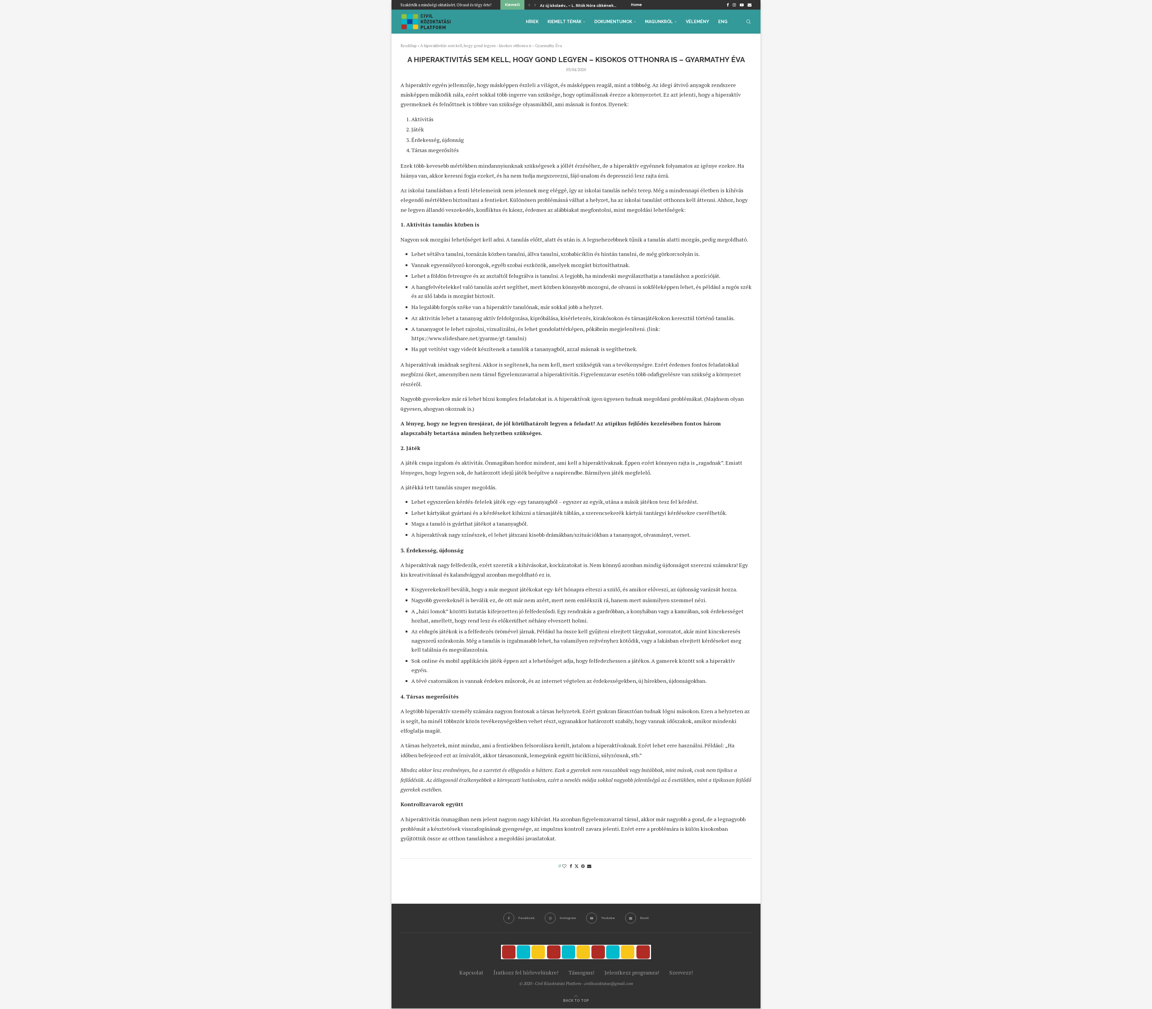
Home (636, 5)
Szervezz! (681, 972)
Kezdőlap (408, 45)
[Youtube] (742, 5)
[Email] (750, 5)
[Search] (749, 22)
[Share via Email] (589, 866)
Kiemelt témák (564, 21)
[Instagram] (734, 5)
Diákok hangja (553, 6)
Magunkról (659, 21)
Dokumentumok (613, 21)
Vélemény (697, 21)
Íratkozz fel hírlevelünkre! (526, 972)
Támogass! (581, 972)
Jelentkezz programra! (631, 972)
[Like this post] (564, 866)
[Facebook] (728, 5)
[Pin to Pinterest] (583, 866)
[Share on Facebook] (571, 866)
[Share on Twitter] (576, 866)
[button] (529, 5)
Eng (723, 21)
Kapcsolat (471, 972)
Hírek (532, 21)
